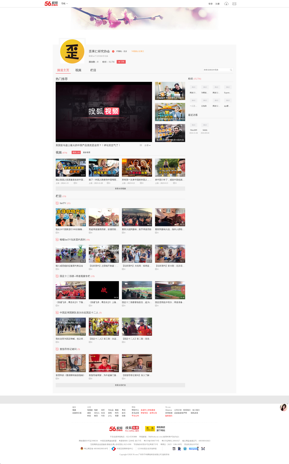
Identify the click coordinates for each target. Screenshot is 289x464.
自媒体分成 (76, 413)
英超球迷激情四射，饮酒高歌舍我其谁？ (108, 229)
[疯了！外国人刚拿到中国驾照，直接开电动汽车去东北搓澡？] (104, 160)
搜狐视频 (133, 428)
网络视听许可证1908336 (88, 441)
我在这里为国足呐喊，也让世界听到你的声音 (77, 339)
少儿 (110, 416)
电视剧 (90, 410)
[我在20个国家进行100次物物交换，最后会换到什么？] (71, 209)
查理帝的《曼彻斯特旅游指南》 (70, 375)
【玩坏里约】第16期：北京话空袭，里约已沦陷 (177, 266)
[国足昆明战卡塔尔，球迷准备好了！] (170, 282)
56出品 (110, 410)
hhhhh (205, 130)
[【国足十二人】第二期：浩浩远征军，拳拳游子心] (137, 319)
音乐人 (97, 413)
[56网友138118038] (205, 87)
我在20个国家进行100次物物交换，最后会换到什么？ (80, 229)
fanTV (63, 203)
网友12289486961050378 (216, 106)
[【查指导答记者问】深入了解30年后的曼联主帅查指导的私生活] (137, 355)
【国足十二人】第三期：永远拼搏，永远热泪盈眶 (112, 339)
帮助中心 (135, 410)
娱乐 (124, 413)
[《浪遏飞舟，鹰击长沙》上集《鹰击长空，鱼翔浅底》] (104, 282)
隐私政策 (194, 413)
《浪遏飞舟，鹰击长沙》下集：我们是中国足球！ (79, 302)
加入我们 (196, 410)
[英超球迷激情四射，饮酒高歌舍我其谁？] (104, 209)
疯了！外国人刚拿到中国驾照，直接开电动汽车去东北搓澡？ (117, 180)
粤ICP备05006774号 (151, 441)
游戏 (110, 413)
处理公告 (153, 413)
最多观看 (86, 152)
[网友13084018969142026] (193, 87)
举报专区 (144, 413)
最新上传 (76, 152)
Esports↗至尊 (227, 93)
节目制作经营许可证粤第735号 (146, 444)
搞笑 (89, 413)
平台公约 (135, 416)
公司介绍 (178, 410)
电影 (96, 410)
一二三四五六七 (193, 106)
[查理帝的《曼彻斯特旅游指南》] (71, 355)
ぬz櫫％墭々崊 (227, 106)
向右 (183, 167)
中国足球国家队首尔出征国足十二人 (79, 312)
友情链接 (168, 413)
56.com (51, 4)
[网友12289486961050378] (216, 100)
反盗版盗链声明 (180, 413)
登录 (210, 4)
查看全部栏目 (120, 385)
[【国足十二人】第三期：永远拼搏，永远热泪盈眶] (104, 319)
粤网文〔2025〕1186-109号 (171, 444)
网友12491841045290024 (216, 93)
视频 (78, 70)
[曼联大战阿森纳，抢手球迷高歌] (137, 209)
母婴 (117, 416)
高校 (117, 410)
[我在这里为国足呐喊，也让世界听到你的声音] (71, 319)
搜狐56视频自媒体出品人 (113, 51)
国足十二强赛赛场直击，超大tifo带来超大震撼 (143, 302)
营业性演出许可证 (191, 444)
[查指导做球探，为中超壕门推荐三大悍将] (104, 355)
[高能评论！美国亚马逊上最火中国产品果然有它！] (170, 83)
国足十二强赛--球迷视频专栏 (75, 276)
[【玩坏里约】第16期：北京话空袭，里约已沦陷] (170, 246)
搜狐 (155, 428)
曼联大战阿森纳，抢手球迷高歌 (136, 229)
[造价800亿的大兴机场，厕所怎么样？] (170, 104)
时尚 (117, 413)
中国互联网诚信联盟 (108, 441)
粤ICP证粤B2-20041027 (171, 441)
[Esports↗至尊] (228, 87)
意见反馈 (135, 413)
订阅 (122, 62)
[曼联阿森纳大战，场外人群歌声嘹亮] (170, 209)
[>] (226, 4)
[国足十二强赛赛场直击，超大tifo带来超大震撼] (137, 282)
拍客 (124, 416)
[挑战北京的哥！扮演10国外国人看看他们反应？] (170, 125)
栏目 (93, 70)
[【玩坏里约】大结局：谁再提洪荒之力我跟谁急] (137, 246)
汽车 (103, 416)
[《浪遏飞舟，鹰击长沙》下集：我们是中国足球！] (71, 282)
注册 (217, 4)
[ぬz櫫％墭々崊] (228, 100)
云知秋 (204, 106)
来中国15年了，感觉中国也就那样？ (172, 180)
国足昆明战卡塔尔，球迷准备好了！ (172, 302)
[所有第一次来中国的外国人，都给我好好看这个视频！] (137, 160)
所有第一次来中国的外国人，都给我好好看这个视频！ (147, 180)
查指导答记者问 (68, 349)
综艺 (103, 410)
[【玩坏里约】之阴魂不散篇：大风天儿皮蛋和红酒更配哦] (104, 246)
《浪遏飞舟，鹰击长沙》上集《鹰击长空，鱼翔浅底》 (114, 302)
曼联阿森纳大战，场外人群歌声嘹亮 (172, 229)
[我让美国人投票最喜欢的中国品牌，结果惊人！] (71, 160)
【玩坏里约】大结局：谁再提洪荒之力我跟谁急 (144, 266)
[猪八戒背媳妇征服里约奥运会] (71, 246)
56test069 (193, 130)
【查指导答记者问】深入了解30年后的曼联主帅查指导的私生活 (151, 375)
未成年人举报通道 (148, 410)
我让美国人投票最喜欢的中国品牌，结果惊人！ (78, 180)
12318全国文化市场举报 (147, 449)
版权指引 (168, 416)
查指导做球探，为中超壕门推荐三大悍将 (108, 375)
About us (168, 410)
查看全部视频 (120, 189)
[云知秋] (205, 100)
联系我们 (187, 410)
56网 (115, 429)
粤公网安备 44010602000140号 (96, 449)
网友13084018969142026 (193, 93)
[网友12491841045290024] (216, 87)
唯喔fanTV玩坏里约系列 (72, 239)
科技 (89, 416)
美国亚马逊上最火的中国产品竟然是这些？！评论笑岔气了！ (88, 145)
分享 (146, 145)
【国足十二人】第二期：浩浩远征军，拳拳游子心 (145, 339)
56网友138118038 (204, 93)
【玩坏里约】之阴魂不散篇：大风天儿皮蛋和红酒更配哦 (115, 266)
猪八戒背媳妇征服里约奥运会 (69, 266)
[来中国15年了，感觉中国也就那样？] (170, 160)
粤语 (124, 410)
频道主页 (63, 70)
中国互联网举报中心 (125, 449)
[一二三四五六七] (193, 100)
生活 (103, 413)
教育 (96, 416)
